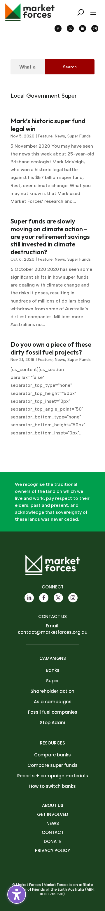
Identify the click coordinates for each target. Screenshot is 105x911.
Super (52, 681)
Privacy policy (52, 850)
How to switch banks (52, 786)
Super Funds (79, 136)
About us (52, 805)
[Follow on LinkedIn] (82, 28)
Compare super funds (52, 765)
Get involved (52, 814)
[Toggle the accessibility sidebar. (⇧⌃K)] (16, 894)
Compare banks (52, 755)
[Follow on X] (70, 28)
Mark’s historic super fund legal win (47, 125)
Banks (53, 670)
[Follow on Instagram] (94, 28)
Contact (53, 832)
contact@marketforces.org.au (53, 632)
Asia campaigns (52, 702)
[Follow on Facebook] (58, 28)
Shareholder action (52, 691)
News (60, 136)
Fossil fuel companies (52, 712)
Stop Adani (52, 723)
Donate (53, 841)
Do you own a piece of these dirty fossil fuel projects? (50, 348)
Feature (45, 136)
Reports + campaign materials (52, 776)
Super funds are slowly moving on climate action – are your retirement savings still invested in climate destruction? (50, 236)
